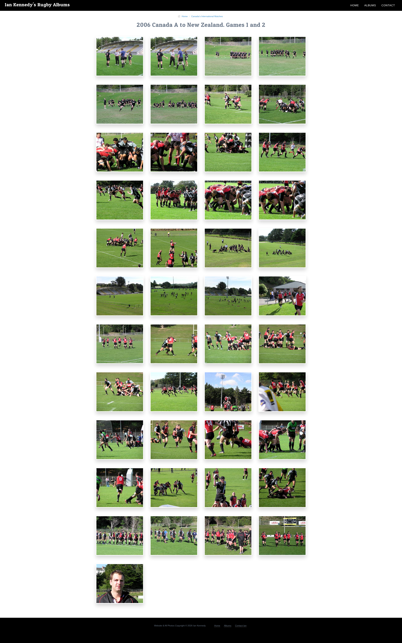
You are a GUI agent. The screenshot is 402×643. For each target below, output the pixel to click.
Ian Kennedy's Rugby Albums (37, 4)
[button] (120, 56)
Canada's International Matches (207, 16)
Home (354, 5)
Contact (388, 5)
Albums (370, 5)
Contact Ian (241, 625)
